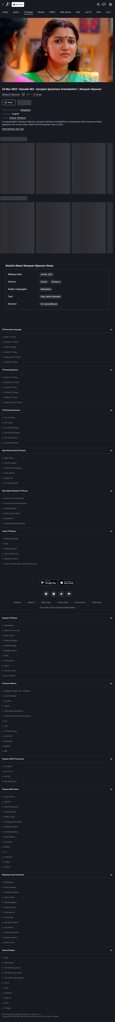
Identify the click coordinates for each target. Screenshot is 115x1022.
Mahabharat (9, 625)
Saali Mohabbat (10, 696)
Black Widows (9, 837)
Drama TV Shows (11, 377)
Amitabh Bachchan (11, 932)
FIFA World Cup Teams (13, 973)
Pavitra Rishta (9, 473)
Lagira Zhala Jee (10, 508)
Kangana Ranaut (10, 937)
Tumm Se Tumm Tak (12, 630)
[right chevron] (3, 167)
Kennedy (7, 701)
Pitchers (7, 867)
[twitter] (60, 594)
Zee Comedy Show (11, 554)
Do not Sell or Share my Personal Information (56, 607)
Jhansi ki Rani (9, 635)
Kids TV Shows (9, 675)
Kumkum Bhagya (10, 640)
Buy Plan (19, 4)
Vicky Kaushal (9, 912)
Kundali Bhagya (10, 645)
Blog (6, 958)
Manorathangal (10, 812)
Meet (6, 543)
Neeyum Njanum (11, 93)
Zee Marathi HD (10, 781)
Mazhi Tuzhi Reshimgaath (14, 498)
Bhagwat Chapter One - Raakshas (17, 691)
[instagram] (53, 594)
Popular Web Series (10, 789)
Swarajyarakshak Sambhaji (14, 523)
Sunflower (8, 857)
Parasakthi (8, 741)
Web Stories (9, 963)
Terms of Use (79, 602)
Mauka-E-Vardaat (11, 559)
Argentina (8, 993)
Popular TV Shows (9, 618)
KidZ (78, 12)
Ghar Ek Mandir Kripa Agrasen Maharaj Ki (20, 564)
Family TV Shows (10, 387)
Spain (6, 988)
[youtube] (68, 594)
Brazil (6, 1003)
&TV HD (7, 776)
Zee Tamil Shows (10, 438)
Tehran (7, 706)
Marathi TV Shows (11, 342)
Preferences (95, 602)
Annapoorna (9, 660)
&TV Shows (8, 422)
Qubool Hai (8, 478)
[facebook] (45, 594)
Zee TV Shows (9, 417)
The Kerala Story (10, 731)
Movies (41, 12)
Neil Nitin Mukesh (11, 922)
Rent (99, 12)
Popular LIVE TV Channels (13, 759)
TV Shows (28, 12)
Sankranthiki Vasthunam (13, 711)
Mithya (7, 847)
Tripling (7, 862)
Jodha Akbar (9, 458)
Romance (21, 116)
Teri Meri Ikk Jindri (11, 483)
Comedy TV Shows (11, 392)
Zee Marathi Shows (11, 427)
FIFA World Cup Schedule (14, 978)
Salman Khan (9, 897)
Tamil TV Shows (10, 347)
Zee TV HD (8, 771)
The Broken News (11, 832)
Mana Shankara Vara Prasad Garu (17, 716)
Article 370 (8, 736)
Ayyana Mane (9, 796)
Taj (5, 852)
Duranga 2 (8, 842)
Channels (16, 602)
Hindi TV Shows (10, 337)
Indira (6, 665)
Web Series (65, 12)
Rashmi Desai (9, 942)
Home (5, 12)
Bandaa (7, 746)
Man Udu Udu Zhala (12, 513)
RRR (5, 751)
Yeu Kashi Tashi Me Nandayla (15, 503)
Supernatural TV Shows (13, 402)
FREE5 (52, 12)
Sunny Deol (8, 917)
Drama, (13, 116)
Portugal (7, 1008)
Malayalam (25, 109)
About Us (30, 602)
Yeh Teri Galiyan (10, 463)
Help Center (45, 602)
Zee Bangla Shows (11, 443)
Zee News (8, 766)
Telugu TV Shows (10, 352)
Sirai (6, 726)
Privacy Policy (62, 602)
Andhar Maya (9, 817)
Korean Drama (10, 670)
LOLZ (108, 12)
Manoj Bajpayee (10, 902)
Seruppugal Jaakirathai (13, 822)
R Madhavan (9, 882)
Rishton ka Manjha (11, 538)
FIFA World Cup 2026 (12, 968)
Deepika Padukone (11, 892)
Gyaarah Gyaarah (11, 807)
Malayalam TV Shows (12, 357)
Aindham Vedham (11, 827)
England (7, 998)
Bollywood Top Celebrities (13, 875)
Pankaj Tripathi (10, 907)
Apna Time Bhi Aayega (13, 468)
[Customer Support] (104, 4)
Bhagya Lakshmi (10, 548)
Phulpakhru (8, 518)
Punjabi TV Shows (11, 362)
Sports (16, 12)
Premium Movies (9, 683)
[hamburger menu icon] (110, 4)
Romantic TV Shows (11, 382)
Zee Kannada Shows (12, 433)
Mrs (5, 721)
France (7, 983)
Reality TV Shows (10, 397)
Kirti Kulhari (8, 927)
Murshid (7, 802)
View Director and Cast (13, 127)
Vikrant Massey (10, 887)
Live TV (88, 12)
